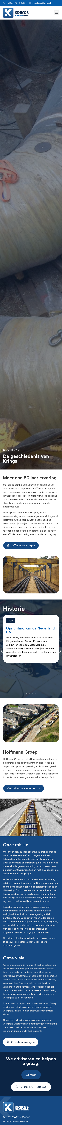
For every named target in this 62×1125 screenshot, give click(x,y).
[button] (56, 12)
